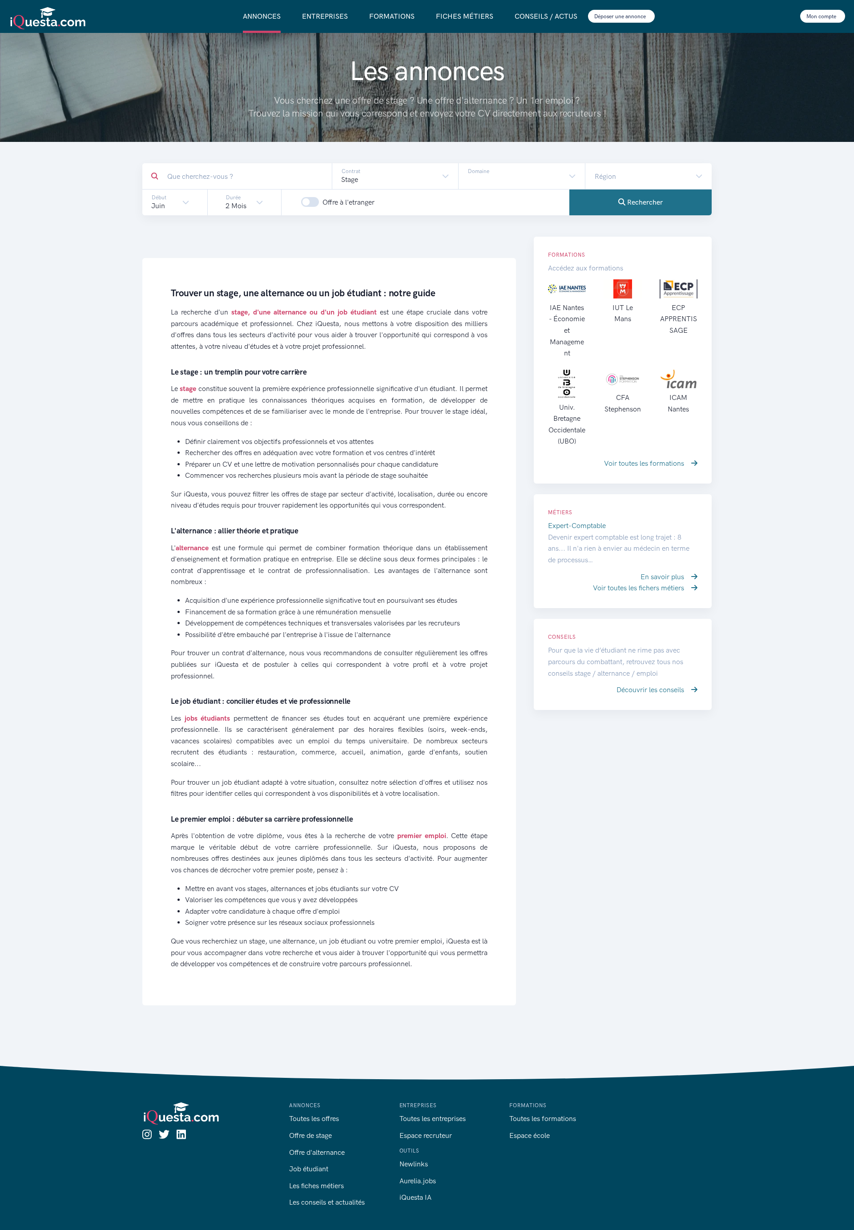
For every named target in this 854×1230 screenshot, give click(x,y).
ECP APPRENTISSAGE (678, 319)
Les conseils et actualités (327, 1202)
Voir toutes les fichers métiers (639, 588)
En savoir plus (663, 577)
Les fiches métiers (316, 1186)
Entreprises (325, 16)
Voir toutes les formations (645, 463)
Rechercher (644, 202)
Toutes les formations (542, 1118)
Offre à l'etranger (348, 202)
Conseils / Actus (546, 16)
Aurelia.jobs (417, 1181)
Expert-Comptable (577, 525)
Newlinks (413, 1164)
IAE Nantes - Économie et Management (567, 330)
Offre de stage (310, 1135)
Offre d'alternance (317, 1152)
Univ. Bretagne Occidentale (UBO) (566, 424)
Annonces (262, 16)
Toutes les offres (314, 1118)
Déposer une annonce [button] (620, 16)
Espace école (529, 1135)
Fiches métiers (464, 16)
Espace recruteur (425, 1135)
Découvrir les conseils (651, 690)
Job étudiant (308, 1169)
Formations (392, 16)
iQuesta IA (415, 1197)
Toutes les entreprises (432, 1118)
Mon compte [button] (822, 16)
